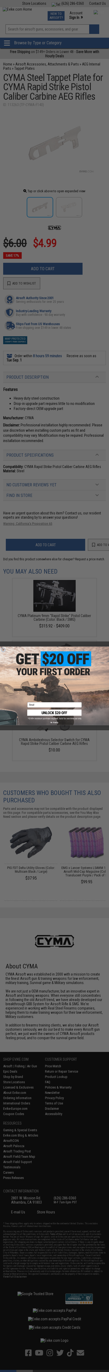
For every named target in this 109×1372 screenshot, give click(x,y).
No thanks (54, 723)
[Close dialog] (3, 650)
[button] (54, 715)
